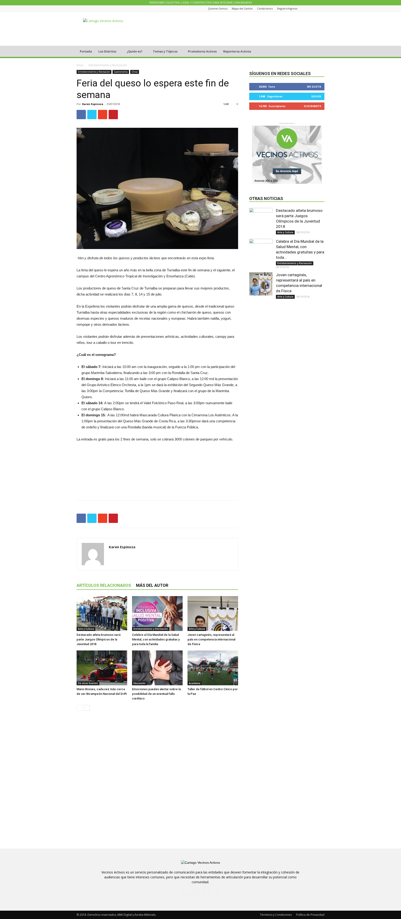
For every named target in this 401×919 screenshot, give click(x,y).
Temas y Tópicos (165, 51)
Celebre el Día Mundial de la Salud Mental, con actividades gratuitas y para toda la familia (156, 639)
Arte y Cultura (86, 628)
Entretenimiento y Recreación (94, 71)
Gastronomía (121, 71)
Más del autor (152, 585)
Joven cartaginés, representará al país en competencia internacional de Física (211, 639)
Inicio (80, 65)
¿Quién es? (134, 51)
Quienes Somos (217, 8)
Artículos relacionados (104, 585)
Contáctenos (265, 8)
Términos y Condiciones (276, 915)
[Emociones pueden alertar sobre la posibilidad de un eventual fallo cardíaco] (157, 667)
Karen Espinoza (92, 104)
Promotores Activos (202, 51)
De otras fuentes (88, 683)
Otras (135, 71)
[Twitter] (321, 8)
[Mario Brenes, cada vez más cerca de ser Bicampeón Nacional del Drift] (102, 667)
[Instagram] (316, 8)
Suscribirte (312, 106)
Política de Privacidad (310, 915)
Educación (139, 683)
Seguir (316, 96)
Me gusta (314, 86)
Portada (86, 51)
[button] (318, 51)
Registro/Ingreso (287, 8)
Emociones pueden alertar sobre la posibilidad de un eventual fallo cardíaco (156, 693)
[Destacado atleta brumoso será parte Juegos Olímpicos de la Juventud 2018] (102, 613)
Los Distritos (107, 51)
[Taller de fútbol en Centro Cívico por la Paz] (213, 667)
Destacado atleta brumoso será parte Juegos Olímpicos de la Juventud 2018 (98, 639)
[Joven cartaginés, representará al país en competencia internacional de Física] (213, 613)
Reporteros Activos (237, 51)
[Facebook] (310, 8)
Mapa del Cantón (242, 8)
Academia (194, 683)
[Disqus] (157, 780)
